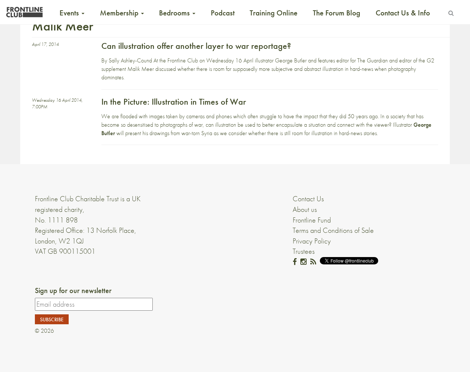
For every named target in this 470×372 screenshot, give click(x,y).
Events (70, 13)
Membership (120, 13)
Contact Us (308, 198)
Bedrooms (175, 13)
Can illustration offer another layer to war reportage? (196, 45)
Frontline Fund (312, 220)
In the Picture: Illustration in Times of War (173, 101)
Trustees (304, 251)
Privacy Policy (312, 241)
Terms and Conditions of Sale (333, 230)
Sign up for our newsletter (73, 290)
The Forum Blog (336, 13)
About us (305, 209)
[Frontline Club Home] (24, 10)
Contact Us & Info (403, 13)
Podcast (223, 13)
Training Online (273, 13)
